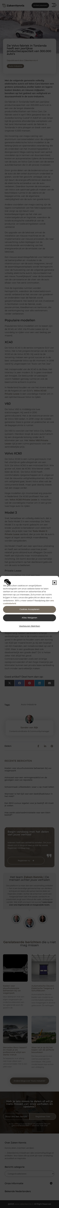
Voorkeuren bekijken (29, 626)
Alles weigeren (29, 618)
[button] (54, 582)
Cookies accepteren (29, 609)
